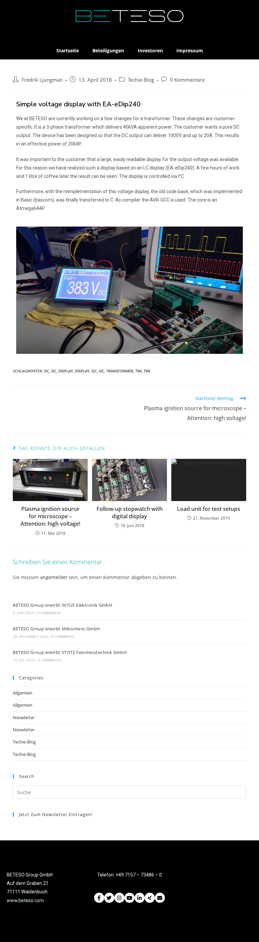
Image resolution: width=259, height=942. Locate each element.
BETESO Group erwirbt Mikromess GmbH (56, 629)
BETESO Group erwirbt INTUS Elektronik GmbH (62, 605)
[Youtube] (129, 898)
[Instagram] (119, 898)
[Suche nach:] (129, 792)
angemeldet (53, 577)
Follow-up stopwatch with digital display (129, 512)
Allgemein (22, 693)
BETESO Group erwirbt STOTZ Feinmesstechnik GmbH (70, 652)
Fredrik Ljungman (42, 80)
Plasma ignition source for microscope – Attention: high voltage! (50, 516)
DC (46, 370)
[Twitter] (109, 898)
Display (65, 370)
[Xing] (150, 898)
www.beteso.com (25, 900)
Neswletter (24, 717)
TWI (138, 370)
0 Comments (48, 612)
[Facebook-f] (99, 898)
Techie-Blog (141, 80)
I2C (94, 370)
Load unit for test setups (208, 509)
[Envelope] (160, 898)
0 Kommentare (187, 80)
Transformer (119, 370)
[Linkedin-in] (140, 898)
